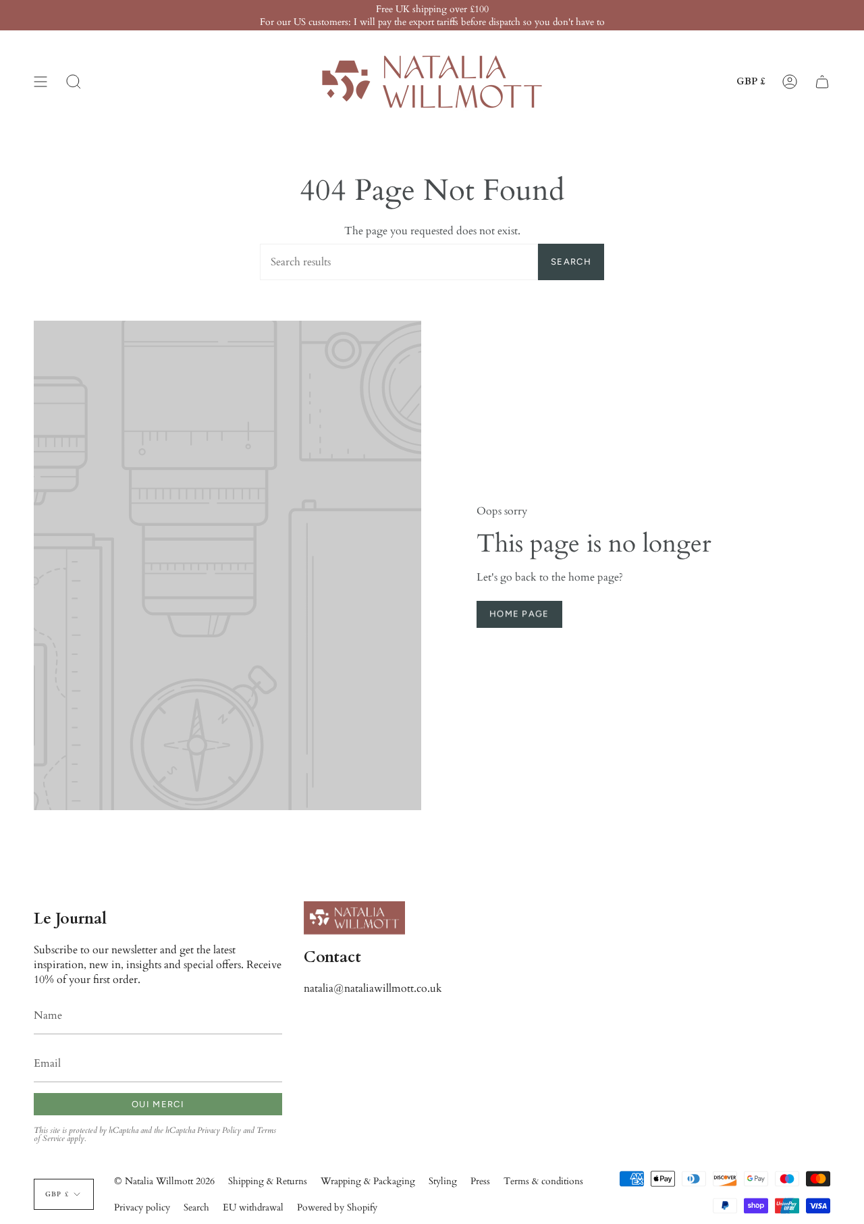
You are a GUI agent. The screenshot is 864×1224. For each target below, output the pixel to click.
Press (480, 1181)
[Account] (790, 81)
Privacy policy (142, 1207)
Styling (443, 1181)
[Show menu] (40, 81)
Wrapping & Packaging (368, 1181)
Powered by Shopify (337, 1207)
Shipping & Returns (267, 1181)
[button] (73, 81)
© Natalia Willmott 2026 (164, 1181)
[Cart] (822, 81)
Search (571, 262)
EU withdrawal (253, 1207)
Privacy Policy (219, 1130)
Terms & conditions (543, 1181)
